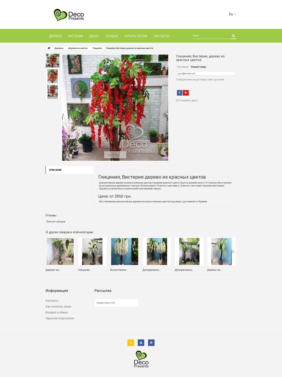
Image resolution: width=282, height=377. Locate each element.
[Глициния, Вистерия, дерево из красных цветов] (53, 61)
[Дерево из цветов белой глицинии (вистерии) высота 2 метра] (221, 251)
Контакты (52, 300)
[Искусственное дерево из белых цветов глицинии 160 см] (124, 251)
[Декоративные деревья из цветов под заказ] (189, 251)
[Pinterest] (151, 342)
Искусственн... (118, 270)
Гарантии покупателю (60, 318)
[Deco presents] (76, 15)
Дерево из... (53, 270)
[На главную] (49, 48)
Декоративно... (151, 270)
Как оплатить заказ (58, 306)
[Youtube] (141, 342)
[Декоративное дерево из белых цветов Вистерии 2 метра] (157, 251)
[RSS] (130, 342)
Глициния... (84, 270)
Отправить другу (188, 100)
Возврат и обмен (57, 312)
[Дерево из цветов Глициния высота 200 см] (60, 251)
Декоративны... (184, 270)
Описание (55, 170)
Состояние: (183, 67)
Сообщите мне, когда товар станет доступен (200, 79)
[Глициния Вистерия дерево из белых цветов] (92, 251)
